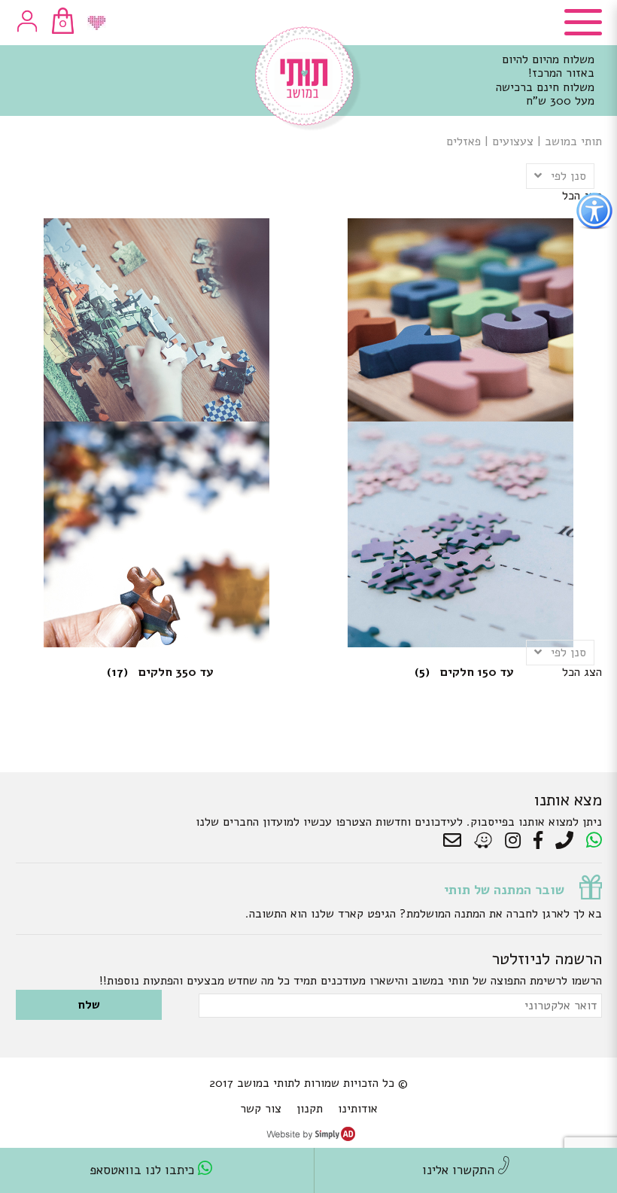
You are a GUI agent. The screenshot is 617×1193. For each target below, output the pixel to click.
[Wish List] (96, 23)
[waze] (484, 841)
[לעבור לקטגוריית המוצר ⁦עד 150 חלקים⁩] (461, 512)
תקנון (309, 1108)
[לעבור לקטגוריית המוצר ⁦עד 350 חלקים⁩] (157, 512)
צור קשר (260, 1108)
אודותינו (358, 1108)
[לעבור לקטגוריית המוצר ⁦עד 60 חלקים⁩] (157, 308)
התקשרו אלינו (460, 1170)
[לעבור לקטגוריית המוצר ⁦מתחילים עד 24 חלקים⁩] (461, 308)
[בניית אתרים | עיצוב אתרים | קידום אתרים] (310, 1137)
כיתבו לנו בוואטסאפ (144, 1170)
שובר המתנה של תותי (504, 890)
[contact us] (456, 841)
